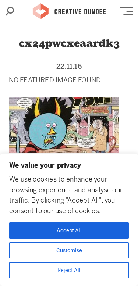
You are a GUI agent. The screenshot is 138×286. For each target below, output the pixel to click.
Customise (69, 250)
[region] (69, 219)
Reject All (69, 270)
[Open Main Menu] (126, 11)
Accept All (69, 230)
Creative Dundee (69, 9)
